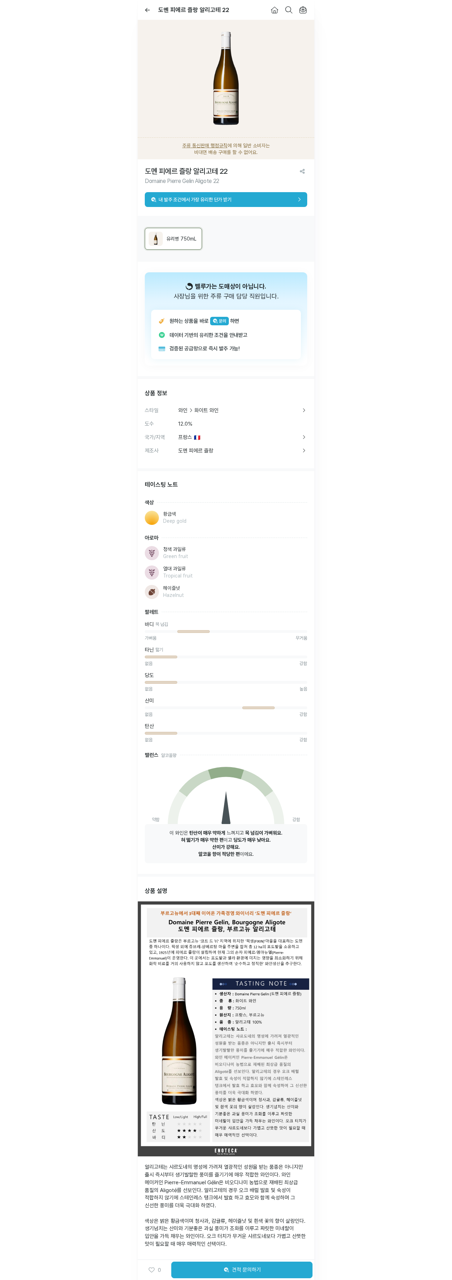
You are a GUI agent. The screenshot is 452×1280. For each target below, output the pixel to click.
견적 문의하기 (246, 1270)
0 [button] (159, 1270)
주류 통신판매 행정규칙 (204, 145)
